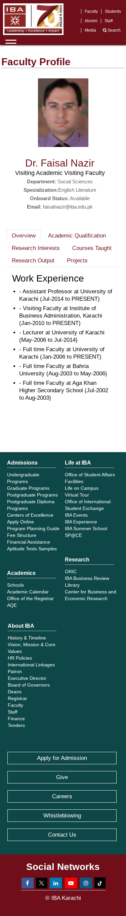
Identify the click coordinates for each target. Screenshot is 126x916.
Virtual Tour (77, 495)
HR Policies (20, 658)
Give (62, 777)
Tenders (16, 725)
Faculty (91, 11)
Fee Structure (21, 535)
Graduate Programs (28, 488)
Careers (62, 796)
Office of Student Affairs (90, 474)
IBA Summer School (86, 528)
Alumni (91, 21)
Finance (16, 718)
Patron (15, 671)
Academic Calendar (28, 591)
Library (72, 585)
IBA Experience (81, 521)
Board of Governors (29, 685)
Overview (24, 235)
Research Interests (36, 248)
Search (114, 30)
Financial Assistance (28, 542)
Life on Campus (81, 488)
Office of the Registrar (30, 598)
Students (113, 11)
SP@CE (73, 535)
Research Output (33, 260)
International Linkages (31, 664)
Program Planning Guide (33, 528)
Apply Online (20, 521)
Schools (15, 585)
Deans (15, 691)
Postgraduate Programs (32, 495)
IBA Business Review (87, 578)
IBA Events (76, 515)
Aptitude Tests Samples (32, 548)
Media (90, 30)
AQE (12, 605)
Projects (77, 260)
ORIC (71, 571)
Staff (108, 21)
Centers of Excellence (30, 515)
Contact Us (62, 835)
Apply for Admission (62, 758)
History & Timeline (27, 637)
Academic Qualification (77, 235)
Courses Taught (92, 248)
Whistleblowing (62, 815)
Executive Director (27, 678)
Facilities (74, 481)
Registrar (17, 698)
